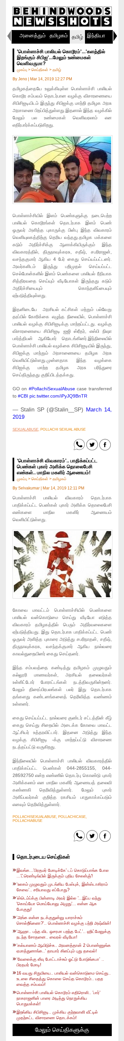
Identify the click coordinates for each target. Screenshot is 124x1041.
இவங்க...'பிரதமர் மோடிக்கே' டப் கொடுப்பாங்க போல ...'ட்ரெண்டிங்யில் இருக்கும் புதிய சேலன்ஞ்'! (63, 873)
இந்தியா (96, 35)
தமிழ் (77, 37)
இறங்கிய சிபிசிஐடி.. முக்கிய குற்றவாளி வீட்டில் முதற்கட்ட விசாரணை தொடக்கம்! (57, 1015)
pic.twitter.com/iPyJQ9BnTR (58, 396)
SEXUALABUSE (25, 429)
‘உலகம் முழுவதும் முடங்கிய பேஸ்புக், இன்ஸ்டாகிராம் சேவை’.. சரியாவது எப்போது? (62, 887)
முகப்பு (22, 69)
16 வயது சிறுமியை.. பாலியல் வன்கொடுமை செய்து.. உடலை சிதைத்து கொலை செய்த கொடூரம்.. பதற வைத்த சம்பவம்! (64, 979)
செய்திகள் (39, 69)
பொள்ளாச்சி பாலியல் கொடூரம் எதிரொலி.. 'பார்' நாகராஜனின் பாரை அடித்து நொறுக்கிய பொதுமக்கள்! (58, 998)
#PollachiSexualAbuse (52, 388)
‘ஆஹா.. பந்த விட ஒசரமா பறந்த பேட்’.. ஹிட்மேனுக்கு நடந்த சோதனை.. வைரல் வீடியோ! (64, 934)
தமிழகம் (59, 35)
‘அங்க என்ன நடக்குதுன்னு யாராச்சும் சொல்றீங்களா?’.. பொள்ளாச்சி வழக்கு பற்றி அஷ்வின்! (64, 920)
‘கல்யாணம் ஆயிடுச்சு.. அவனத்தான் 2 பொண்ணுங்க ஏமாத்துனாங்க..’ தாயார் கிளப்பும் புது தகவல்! (64, 948)
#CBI (23, 396)
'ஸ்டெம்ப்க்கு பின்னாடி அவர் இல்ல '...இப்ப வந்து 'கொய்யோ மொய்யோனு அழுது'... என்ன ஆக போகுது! (59, 904)
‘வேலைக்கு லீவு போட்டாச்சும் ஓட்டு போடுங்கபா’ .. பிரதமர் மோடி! (60, 962)
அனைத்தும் (33, 35)
